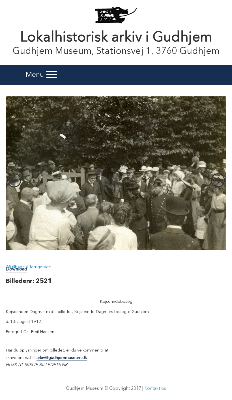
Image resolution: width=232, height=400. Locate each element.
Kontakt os (155, 388)
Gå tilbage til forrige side (28, 267)
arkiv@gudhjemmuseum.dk (61, 358)
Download (16, 269)
